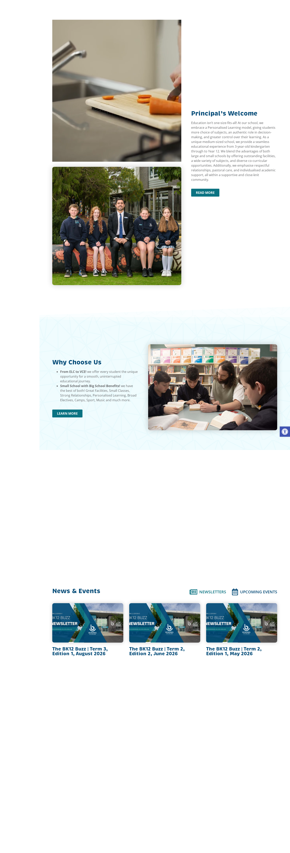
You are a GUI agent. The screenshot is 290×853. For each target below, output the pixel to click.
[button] (285, 431)
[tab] (208, 591)
